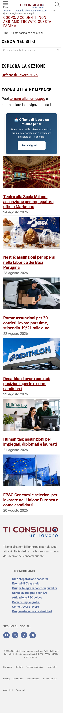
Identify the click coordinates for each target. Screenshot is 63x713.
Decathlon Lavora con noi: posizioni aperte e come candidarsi (26, 383)
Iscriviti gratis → (31, 145)
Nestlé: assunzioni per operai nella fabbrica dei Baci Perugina (29, 262)
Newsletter (52, 667)
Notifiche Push (33, 678)
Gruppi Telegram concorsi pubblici (34, 588)
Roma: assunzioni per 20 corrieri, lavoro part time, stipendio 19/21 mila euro (26, 323)
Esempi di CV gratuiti (26, 583)
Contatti (19, 667)
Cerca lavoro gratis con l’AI (29, 592)
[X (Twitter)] (15, 635)
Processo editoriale (34, 667)
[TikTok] (24, 635)
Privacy (6, 678)
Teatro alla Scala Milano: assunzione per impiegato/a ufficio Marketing (28, 201)
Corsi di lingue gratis (26, 602)
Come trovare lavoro (25, 606)
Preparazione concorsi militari (32, 611)
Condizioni (8, 690)
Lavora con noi (50, 678)
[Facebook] (6, 635)
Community (18, 678)
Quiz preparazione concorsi (30, 579)
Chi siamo (7, 667)
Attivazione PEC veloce (27, 597)
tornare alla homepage (27, 99)
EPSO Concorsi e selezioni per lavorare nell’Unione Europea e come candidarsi (30, 500)
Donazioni (20, 690)
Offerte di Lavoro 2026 (20, 75)
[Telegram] (32, 635)
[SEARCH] (57, 4)
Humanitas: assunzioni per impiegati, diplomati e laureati (30, 442)
